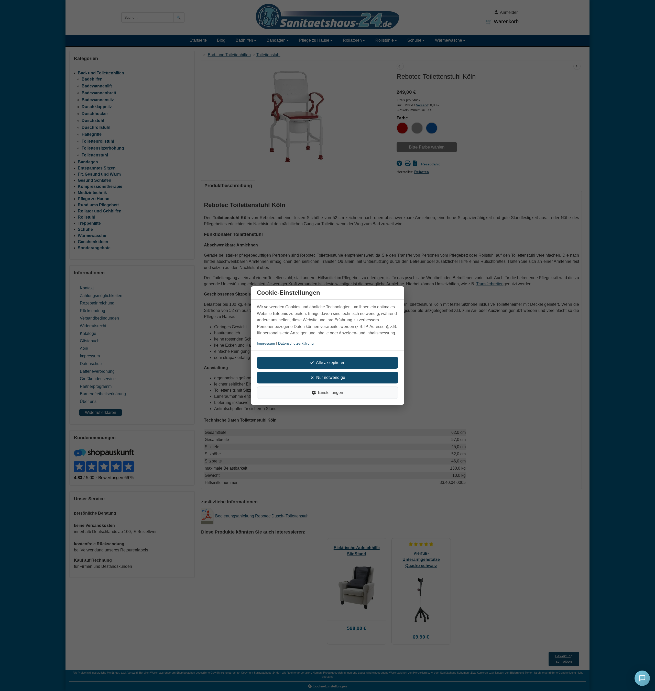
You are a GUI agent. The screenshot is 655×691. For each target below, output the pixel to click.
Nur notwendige (330, 377)
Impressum (266, 343)
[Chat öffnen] (642, 678)
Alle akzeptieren (330, 362)
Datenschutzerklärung (296, 343)
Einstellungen (330, 392)
